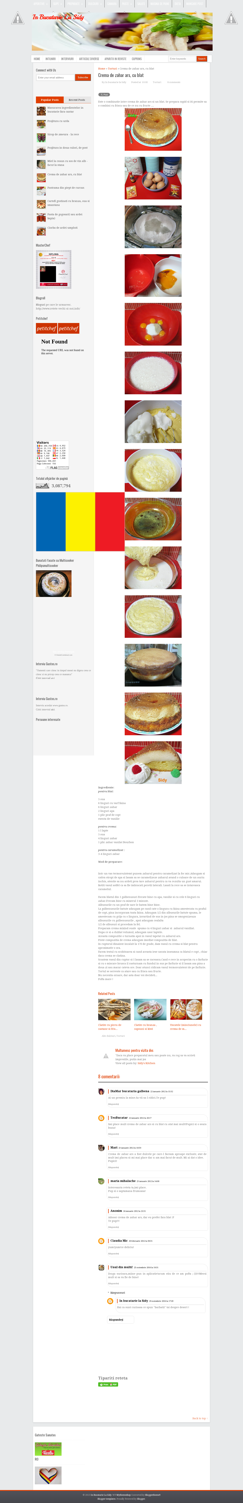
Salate (141, 4)
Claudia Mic (119, 1240)
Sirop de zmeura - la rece (63, 134)
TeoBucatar (119, 1117)
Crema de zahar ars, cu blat (121, 74)
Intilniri (51, 59)
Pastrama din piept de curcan (65, 187)
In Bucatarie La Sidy (58, 17)
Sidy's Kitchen (146, 1063)
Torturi (112, 68)
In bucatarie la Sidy (133, 1300)
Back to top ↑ (200, 1418)
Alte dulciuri (108, 1036)
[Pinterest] (54, 87)
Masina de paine (159, 4)
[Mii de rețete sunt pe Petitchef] (46, 332)
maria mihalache (123, 1181)
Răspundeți (113, 1104)
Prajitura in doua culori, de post (67, 147)
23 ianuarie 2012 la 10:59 (129, 1148)
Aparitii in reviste (115, 59)
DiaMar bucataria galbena (129, 1091)
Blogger (141, 1499)
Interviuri (67, 59)
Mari (113, 1147)
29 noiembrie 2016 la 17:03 (161, 1301)
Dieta (178, 4)
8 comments (173, 82)
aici (53, 709)
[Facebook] (40, 87)
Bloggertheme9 (152, 1495)
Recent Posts (77, 99)
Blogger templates (106, 1499)
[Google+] (47, 87)
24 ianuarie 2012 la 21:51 (134, 1211)
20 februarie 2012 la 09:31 (140, 1241)
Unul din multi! (121, 1267)
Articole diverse (89, 59)
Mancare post (194, 4)
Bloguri (40, 304)
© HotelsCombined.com (63, 655)
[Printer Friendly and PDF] (108, 1385)
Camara (112, 4)
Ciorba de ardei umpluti (62, 227)
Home (37, 59)
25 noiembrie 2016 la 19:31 (146, 1267)
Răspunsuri (117, 1292)
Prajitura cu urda (58, 121)
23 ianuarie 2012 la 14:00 (148, 1181)
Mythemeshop (124, 1495)
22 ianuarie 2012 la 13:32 (161, 1091)
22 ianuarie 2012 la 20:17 (140, 1118)
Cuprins (137, 59)
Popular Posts (50, 99)
